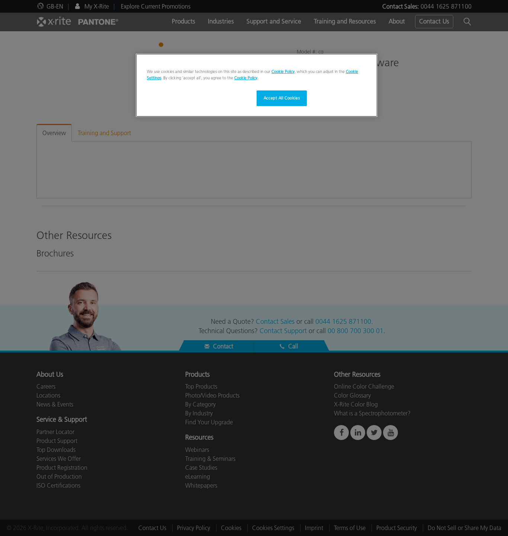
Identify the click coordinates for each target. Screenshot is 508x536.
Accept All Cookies (282, 97)
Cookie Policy (283, 71)
